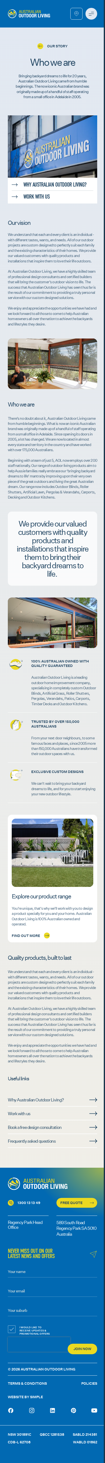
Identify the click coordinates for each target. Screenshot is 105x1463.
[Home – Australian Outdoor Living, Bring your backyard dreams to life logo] (29, 13)
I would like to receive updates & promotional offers (35, 1331)
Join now (82, 1348)
